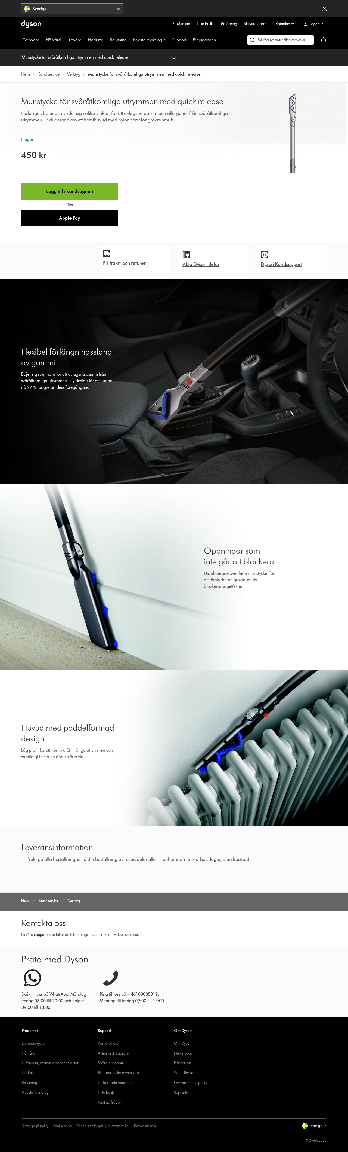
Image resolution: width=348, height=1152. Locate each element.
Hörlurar (95, 39)
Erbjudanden (204, 39)
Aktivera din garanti (113, 1053)
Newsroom (183, 1053)
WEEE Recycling (186, 1073)
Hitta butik (205, 24)
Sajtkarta (181, 1092)
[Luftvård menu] (84, 40)
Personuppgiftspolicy (35, 1126)
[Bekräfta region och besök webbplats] (324, 9)
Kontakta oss (286, 24)
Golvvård (30, 39)
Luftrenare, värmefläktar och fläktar (50, 1063)
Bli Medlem (181, 24)
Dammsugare (33, 1043)
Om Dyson (183, 1043)
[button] (69, 218)
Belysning (118, 39)
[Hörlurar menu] (106, 40)
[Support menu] (189, 40)
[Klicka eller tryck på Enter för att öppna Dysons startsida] (31, 24)
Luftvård (74, 39)
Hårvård (53, 39)
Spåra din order (110, 1063)
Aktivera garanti (256, 24)
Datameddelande (145, 1126)
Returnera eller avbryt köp (118, 1073)
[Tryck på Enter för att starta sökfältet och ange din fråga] (280, 40)
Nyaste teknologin (149, 39)
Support (179, 39)
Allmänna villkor (118, 1126)
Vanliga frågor (109, 1102)
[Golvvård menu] (42, 40)
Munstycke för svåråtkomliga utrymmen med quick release (75, 57)
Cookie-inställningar (89, 1126)
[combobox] (72, 8)
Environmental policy (190, 1082)
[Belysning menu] (129, 40)
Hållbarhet (182, 1063)
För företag (228, 24)
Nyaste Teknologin (37, 1092)
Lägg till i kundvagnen (69, 191)
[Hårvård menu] (63, 40)
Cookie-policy (62, 1126)
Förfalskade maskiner (115, 1082)
